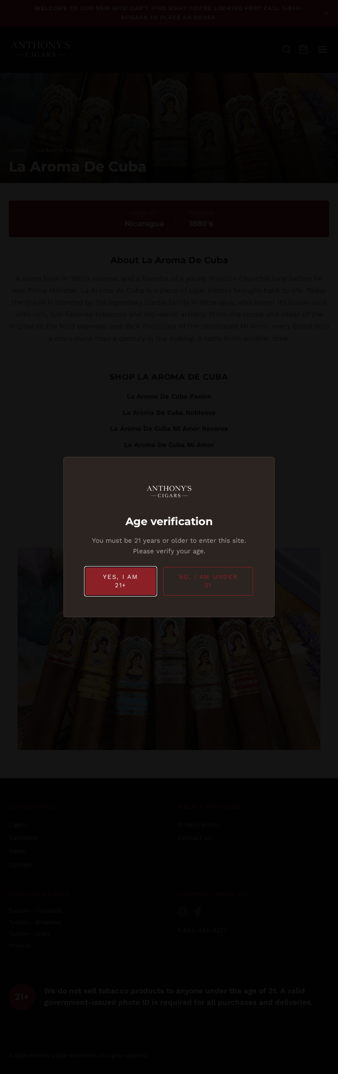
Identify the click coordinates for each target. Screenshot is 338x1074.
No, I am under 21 (208, 581)
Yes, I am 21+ (120, 581)
